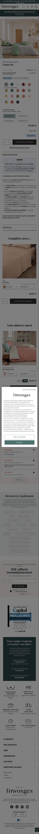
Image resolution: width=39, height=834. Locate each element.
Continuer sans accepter (29, 389)
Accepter (19, 442)
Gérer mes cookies (19, 437)
